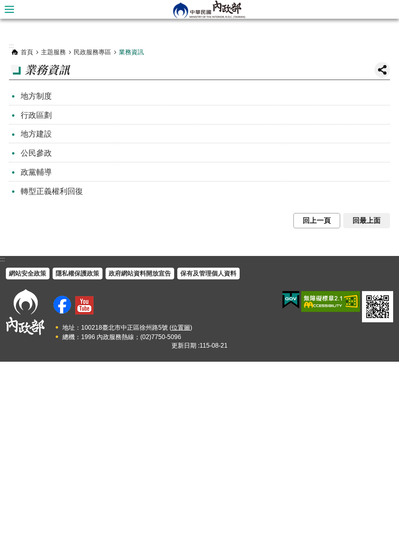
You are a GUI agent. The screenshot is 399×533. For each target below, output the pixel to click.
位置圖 (180, 327)
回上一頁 (317, 220)
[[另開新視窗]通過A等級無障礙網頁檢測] (330, 301)
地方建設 (36, 134)
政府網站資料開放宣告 (140, 273)
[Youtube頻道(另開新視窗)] (84, 305)
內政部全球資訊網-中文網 (209, 9)
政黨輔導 (36, 172)
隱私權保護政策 (77, 273)
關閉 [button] (382, 70)
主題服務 (53, 52)
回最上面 (367, 220)
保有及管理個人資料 (208, 273)
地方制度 (36, 96)
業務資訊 (131, 52)
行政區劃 (36, 115)
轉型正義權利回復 (52, 191)
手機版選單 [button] (9, 9)
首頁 (27, 52)
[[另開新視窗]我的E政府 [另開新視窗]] (290, 300)
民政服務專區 (92, 52)
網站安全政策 (27, 273)
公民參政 (36, 153)
